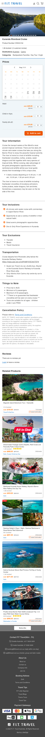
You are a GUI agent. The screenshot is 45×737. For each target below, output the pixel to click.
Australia (16, 52)
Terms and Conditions (23, 314)
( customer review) (19, 48)
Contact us (22, 664)
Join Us (22, 671)
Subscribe (22, 628)
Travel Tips (22, 700)
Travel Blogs (22, 694)
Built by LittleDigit (22, 732)
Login (4, 362)
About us (22, 661)
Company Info (22, 668)
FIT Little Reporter (22, 691)
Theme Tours (22, 697)
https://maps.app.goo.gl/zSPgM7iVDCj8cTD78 (20, 262)
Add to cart (35, 133)
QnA (22, 679)
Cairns (23, 52)
